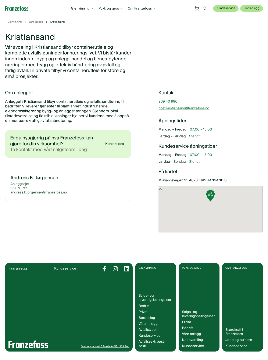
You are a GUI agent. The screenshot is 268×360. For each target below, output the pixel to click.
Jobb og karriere (238, 340)
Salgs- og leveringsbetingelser (155, 298)
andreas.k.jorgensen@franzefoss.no (38, 192)
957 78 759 (19, 188)
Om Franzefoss (140, 8)
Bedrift (144, 306)
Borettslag (147, 318)
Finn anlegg (252, 8)
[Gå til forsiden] (19, 8)
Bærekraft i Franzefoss (234, 332)
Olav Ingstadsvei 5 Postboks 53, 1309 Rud (105, 346)
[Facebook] (104, 268)
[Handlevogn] (197, 8)
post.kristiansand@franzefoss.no (183, 108)
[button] (210, 199)
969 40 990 (168, 101)
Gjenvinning (80, 8)
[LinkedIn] (126, 268)
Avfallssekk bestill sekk (152, 344)
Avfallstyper (148, 330)
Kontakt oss (114, 144)
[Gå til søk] (205, 8)
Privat (143, 312)
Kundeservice (226, 8)
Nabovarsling (192, 340)
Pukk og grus (109, 8)
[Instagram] (115, 268)
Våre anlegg (36, 22)
